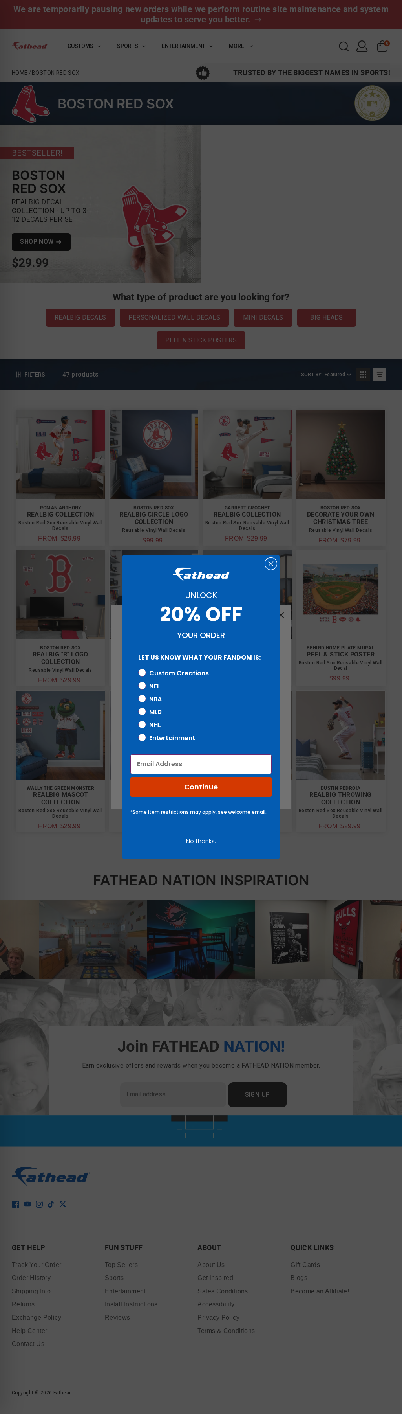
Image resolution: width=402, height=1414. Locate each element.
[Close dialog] (270, 563)
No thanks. (201, 841)
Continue (201, 787)
